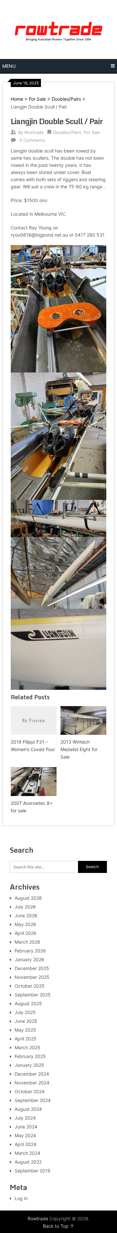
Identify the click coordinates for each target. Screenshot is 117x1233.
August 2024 (28, 1109)
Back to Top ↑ (58, 1226)
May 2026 (25, 924)
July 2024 (25, 1118)
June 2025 (26, 1021)
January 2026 (29, 959)
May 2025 (25, 1030)
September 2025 (33, 994)
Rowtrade (34, 132)
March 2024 (27, 1153)
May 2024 (25, 1135)
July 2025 (25, 1012)
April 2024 (25, 1144)
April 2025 (25, 1038)
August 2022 (28, 1162)
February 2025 (30, 1056)
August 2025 (28, 1003)
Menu (9, 66)
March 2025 (27, 1047)
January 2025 (29, 1065)
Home (17, 99)
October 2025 (30, 986)
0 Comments (32, 140)
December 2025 (32, 968)
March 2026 (27, 942)
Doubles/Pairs (66, 99)
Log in (21, 1198)
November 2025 (32, 977)
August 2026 (28, 898)
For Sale (37, 99)
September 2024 (33, 1100)
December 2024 (32, 1074)
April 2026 (25, 933)
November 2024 (32, 1082)
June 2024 (26, 1126)
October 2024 (30, 1091)
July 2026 (25, 906)
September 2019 (32, 1170)
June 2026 (26, 915)
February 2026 (30, 950)
